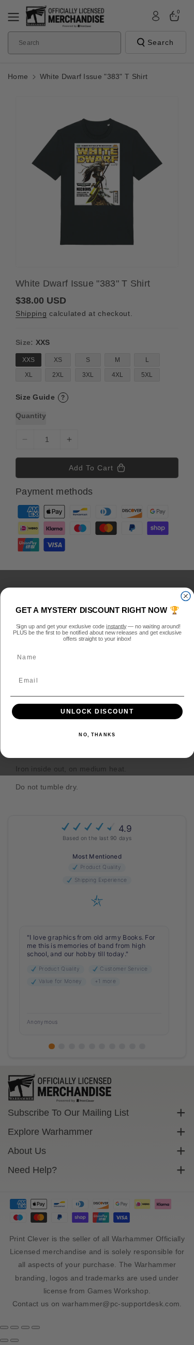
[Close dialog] (185, 595)
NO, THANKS (97, 735)
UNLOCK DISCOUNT (97, 711)
